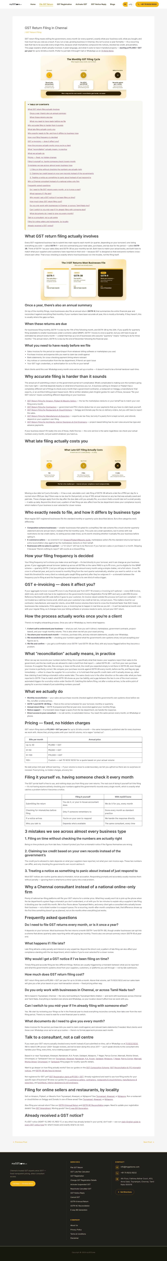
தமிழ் (130, 4)
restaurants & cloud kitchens (109, 1080)
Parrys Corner (127, 1059)
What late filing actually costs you (41, 129)
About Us (74, 1225)
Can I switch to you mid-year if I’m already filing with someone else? (58, 209)
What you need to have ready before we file (48, 121)
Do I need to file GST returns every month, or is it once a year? (55, 189)
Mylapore (108, 1059)
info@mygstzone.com (130, 1167)
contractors (91, 1080)
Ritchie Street (31, 1062)
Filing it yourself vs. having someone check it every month (52, 161)
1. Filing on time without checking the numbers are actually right (56, 169)
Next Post (149, 1142)
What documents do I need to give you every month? (51, 213)
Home (33, 4)
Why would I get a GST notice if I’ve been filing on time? (52, 197)
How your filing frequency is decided (43, 137)
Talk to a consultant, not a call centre (43, 217)
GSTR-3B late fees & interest (48, 1071)
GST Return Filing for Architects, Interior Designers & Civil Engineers (57, 422)
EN (125, 4)
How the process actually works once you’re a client (49, 145)
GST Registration (64, 4)
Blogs (112, 4)
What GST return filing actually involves (44, 109)
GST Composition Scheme (97, 1067)
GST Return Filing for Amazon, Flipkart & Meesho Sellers (51, 401)
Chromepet (42, 1062)
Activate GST (81, 4)
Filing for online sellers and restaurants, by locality (48, 221)
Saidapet (99, 1059)
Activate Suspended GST (80, 1184)
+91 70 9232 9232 (129, 1173)
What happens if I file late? (40, 193)
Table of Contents (39, 104)
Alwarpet (70, 1059)
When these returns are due (41, 117)
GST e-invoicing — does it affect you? (43, 141)
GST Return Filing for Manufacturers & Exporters (48, 416)
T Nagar (116, 1059)
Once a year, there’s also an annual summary (48, 113)
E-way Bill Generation (78, 1108)
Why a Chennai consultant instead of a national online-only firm (53, 181)
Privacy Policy (76, 1230)
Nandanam (79, 1059)
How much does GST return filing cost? (46, 201)
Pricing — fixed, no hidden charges (42, 157)
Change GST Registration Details (83, 1180)
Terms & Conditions (78, 1234)
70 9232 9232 (107, 51)
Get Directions (126, 1192)
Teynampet (60, 1059)
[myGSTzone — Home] (15, 4)
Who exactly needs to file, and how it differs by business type (53, 133)
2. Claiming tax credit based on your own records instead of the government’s (62, 173)
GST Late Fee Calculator (80, 1172)
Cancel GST (75, 1197)
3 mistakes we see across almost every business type (50, 165)
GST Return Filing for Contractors (41, 407)
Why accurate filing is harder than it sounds (45, 125)
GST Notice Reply (98, 4)
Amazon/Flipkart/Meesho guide (77, 540)
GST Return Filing (33, 32)
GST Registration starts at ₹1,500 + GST (66, 1077)
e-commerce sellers (76, 1080)
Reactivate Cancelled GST (80, 1189)
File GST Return (46, 4)
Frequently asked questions (39, 185)
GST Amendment (43, 1108)
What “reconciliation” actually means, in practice (47, 149)
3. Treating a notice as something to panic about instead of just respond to (60, 177)
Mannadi (137, 1059)
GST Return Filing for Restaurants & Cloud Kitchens (49, 410)
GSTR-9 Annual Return (68, 1105)
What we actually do (36, 153)
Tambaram (55, 1062)
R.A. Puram (90, 1059)
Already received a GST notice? (40, 226)
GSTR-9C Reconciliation (93, 1105)
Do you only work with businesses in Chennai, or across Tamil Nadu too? (60, 205)
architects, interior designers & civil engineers (58, 1083)
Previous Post (20, 1142)
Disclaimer (74, 1238)
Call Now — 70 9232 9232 (23, 1184)
